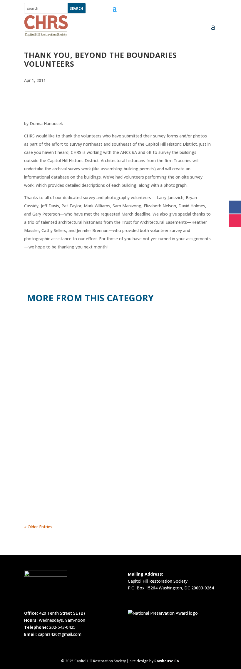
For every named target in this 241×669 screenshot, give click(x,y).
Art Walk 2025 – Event (58, 460)
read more (39, 358)
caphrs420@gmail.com (59, 634)
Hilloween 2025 (49, 390)
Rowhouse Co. (167, 660)
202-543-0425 (62, 627)
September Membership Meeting (72, 319)
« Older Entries (38, 527)
